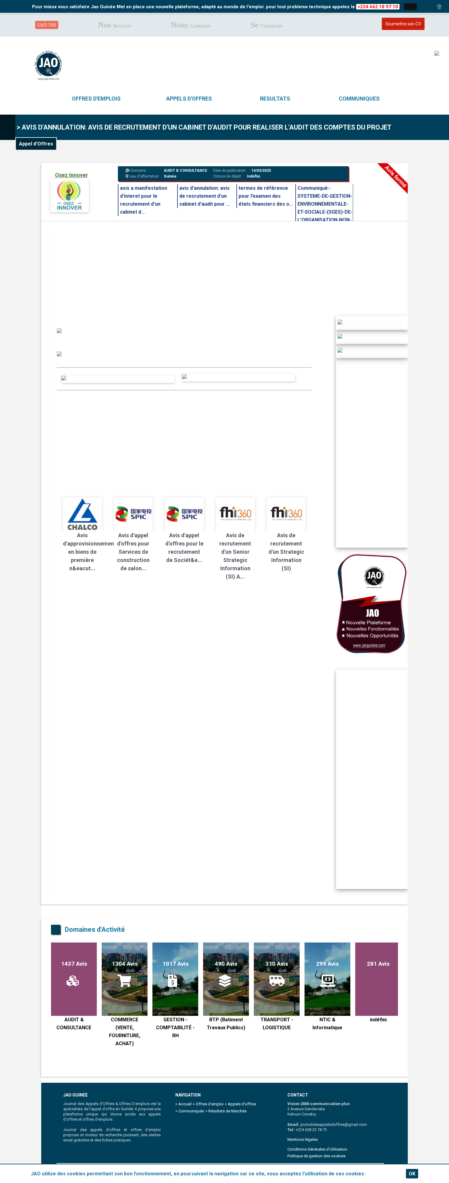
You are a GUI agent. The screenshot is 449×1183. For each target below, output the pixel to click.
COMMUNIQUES (359, 98)
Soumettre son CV (403, 23)
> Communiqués (189, 1111)
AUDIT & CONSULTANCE (185, 170)
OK (412, 1174)
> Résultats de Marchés (225, 1111)
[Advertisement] (234, 270)
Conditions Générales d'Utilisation (317, 1149)
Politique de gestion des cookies (316, 1156)
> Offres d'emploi (208, 1104)
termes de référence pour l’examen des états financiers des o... (266, 196)
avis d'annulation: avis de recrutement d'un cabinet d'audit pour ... (204, 196)
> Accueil (183, 1104)
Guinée (170, 176)
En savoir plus (384, 1174)
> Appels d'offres (240, 1104)
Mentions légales (302, 1139)
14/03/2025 (260, 170)
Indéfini (253, 176)
